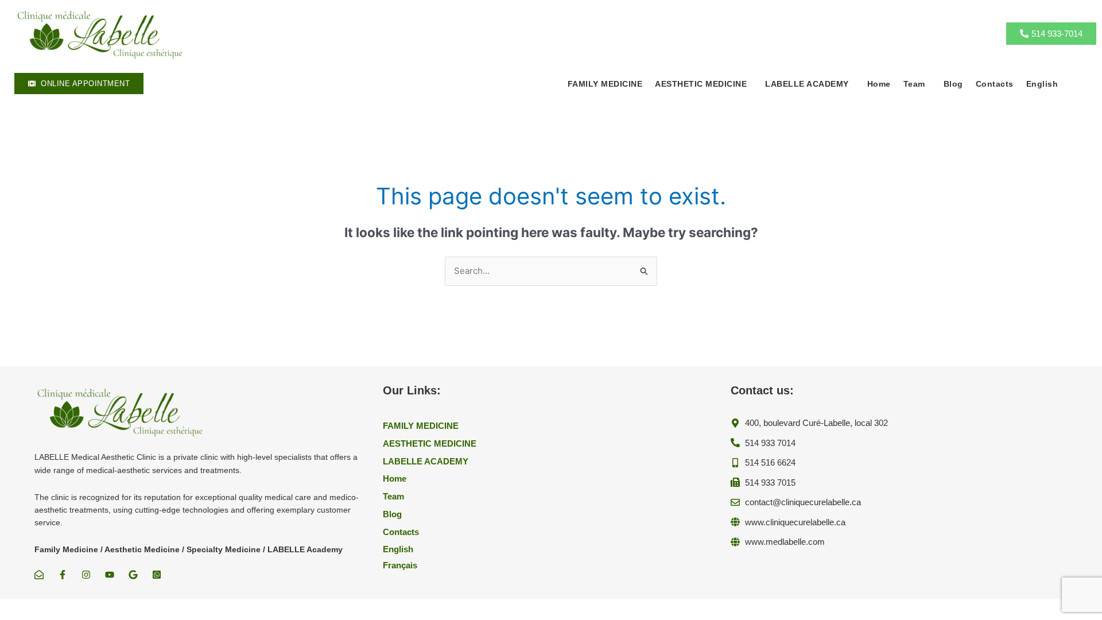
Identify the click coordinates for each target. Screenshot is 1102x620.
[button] (704, 83)
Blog (953, 83)
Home (879, 83)
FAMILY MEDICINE (605, 83)
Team (914, 83)
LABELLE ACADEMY (807, 83)
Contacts (995, 83)
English (1042, 83)
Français (400, 565)
